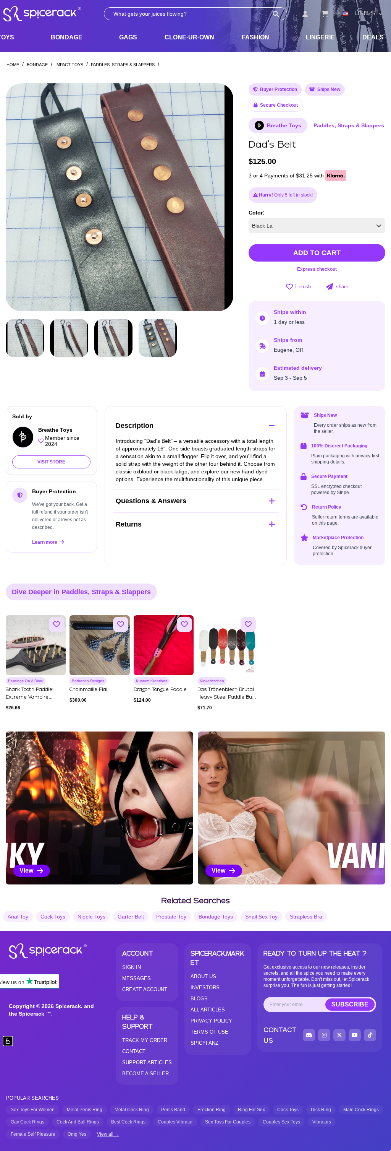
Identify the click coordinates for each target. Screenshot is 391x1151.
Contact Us (279, 1035)
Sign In (131, 967)
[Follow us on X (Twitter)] (339, 1035)
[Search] (275, 13)
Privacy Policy (211, 1021)
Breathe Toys (284, 125)
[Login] (305, 14)
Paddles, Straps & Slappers (123, 64)
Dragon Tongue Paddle (160, 690)
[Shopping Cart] (325, 14)
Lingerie (320, 37)
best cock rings (128, 1122)
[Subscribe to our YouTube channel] (355, 1035)
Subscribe (349, 1004)
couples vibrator (175, 1122)
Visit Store (51, 462)
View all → (108, 1134)
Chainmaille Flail (88, 690)
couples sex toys (281, 1122)
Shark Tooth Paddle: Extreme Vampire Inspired (29, 697)
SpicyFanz (204, 1043)
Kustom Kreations (151, 681)
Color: (257, 213)
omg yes (77, 1134)
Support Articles (147, 1062)
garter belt (131, 917)
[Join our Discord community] (309, 1035)
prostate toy (171, 917)
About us (203, 976)
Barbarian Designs (88, 681)
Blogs (199, 998)
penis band (173, 1109)
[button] (220, 197)
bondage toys (216, 917)
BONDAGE (66, 37)
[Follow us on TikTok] (370, 1035)
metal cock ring (132, 1109)
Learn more (45, 542)
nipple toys (91, 917)
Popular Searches (32, 1098)
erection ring (211, 1109)
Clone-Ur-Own (189, 37)
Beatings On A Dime (25, 681)
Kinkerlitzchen (212, 681)
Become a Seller (145, 1073)
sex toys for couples (227, 1122)
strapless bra (306, 917)
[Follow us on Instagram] (324, 1035)
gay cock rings (27, 1122)
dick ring (321, 1109)
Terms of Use (209, 1032)
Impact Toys (69, 64)
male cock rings (361, 1109)
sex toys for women (33, 1109)
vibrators (321, 1122)
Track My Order (144, 1040)
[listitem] (99, 808)
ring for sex (251, 1109)
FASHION (255, 37)
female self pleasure (33, 1134)
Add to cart (317, 253)
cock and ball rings (78, 1122)
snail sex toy (261, 917)
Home (12, 64)
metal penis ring (84, 1109)
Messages (136, 978)
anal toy (18, 917)
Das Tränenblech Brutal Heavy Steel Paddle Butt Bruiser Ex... (227, 697)
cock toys (52, 917)
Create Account (144, 989)
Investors (205, 987)
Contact (133, 1051)
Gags (128, 37)
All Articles (208, 1010)
